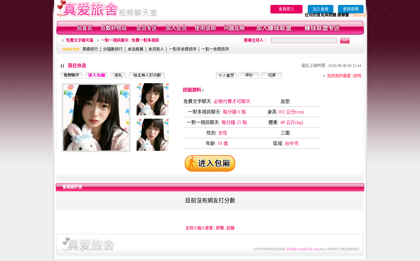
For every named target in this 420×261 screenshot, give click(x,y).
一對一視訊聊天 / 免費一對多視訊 (130, 40)
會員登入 (286, 9)
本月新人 (156, 49)
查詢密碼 (351, 9)
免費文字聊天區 (80, 40)
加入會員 (320, 9)
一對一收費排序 (215, 49)
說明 (357, 76)
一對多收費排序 (183, 49)
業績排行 (90, 49)
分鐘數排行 (113, 49)
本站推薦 (135, 49)
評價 (220, 228)
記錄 (231, 228)
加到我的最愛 (339, 76)
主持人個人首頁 (199, 228)
